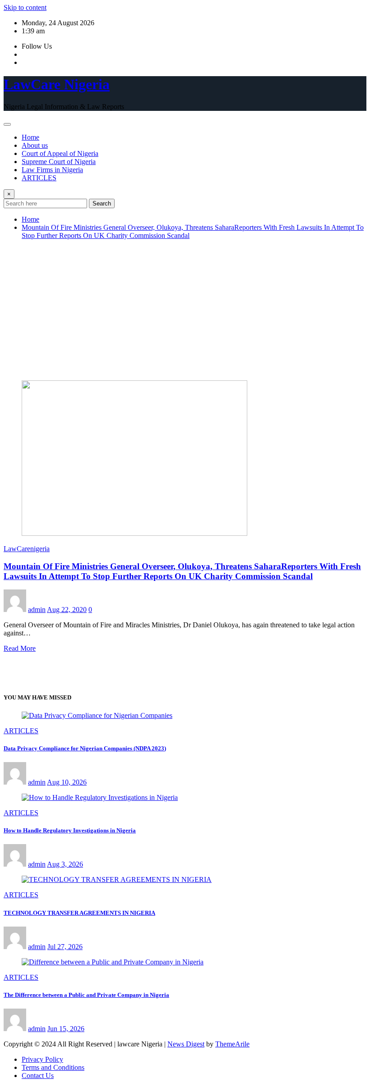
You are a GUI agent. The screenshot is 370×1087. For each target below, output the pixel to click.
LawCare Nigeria (57, 84)
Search (101, 203)
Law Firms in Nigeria (52, 170)
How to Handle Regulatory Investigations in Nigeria (70, 830)
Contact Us (38, 1075)
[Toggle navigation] (7, 124)
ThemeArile (232, 1044)
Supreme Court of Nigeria (59, 161)
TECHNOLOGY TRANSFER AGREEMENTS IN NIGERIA (79, 912)
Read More (20, 648)
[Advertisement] (185, 310)
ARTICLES (39, 178)
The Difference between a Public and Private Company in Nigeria (86, 994)
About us (35, 145)
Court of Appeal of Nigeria (60, 153)
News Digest (185, 1044)
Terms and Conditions (53, 1067)
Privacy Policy (42, 1059)
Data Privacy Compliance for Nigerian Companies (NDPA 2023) (85, 748)
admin (37, 609)
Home (30, 137)
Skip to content (25, 7)
